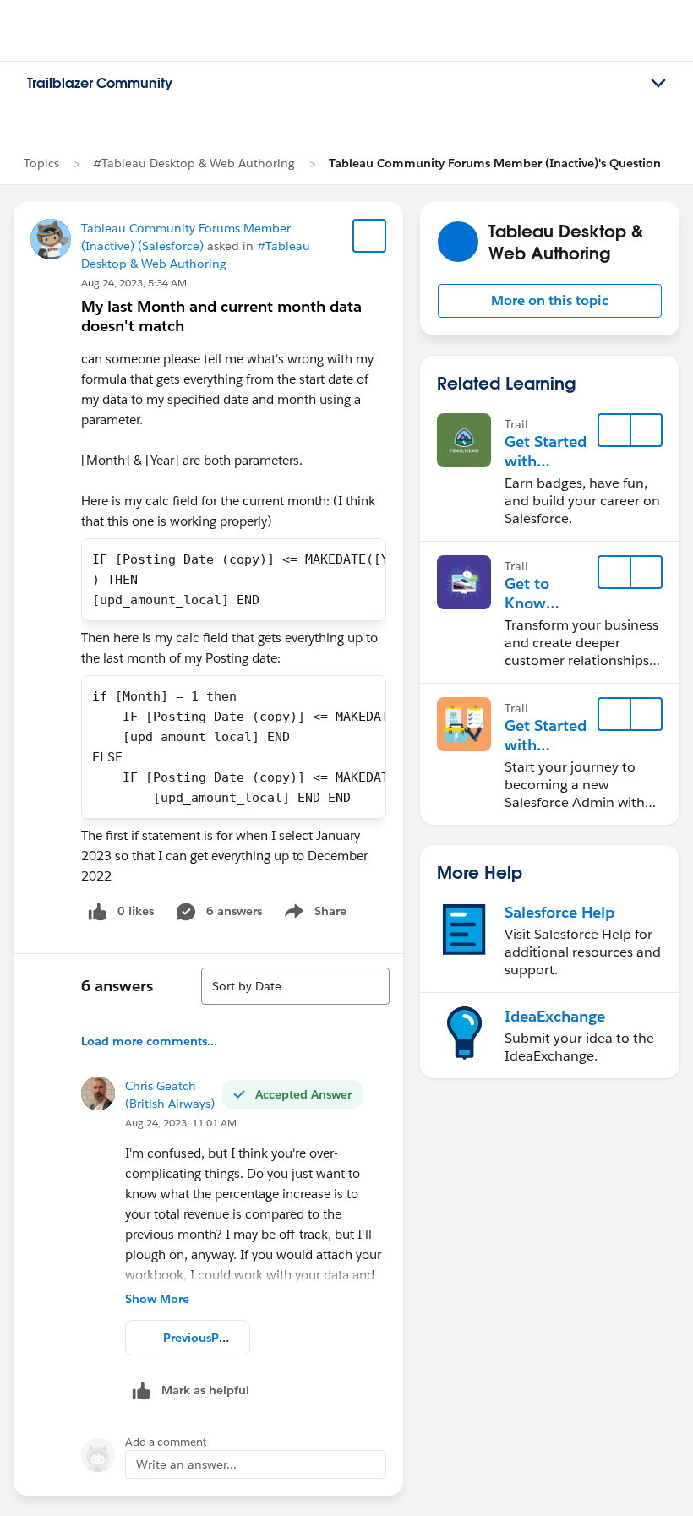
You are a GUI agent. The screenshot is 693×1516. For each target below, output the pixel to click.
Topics (41, 163)
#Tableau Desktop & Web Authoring (194, 163)
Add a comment (166, 1442)
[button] (550, 301)
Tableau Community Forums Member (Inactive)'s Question (495, 163)
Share (313, 914)
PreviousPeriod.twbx (221, 1337)
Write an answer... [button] (186, 1464)
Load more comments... (149, 1041)
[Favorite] (369, 236)
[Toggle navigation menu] (658, 83)
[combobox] (295, 986)
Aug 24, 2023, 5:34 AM (134, 282)
